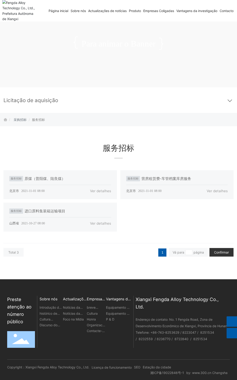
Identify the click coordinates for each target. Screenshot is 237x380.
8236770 (164, 339)
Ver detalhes (100, 191)
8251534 (207, 332)
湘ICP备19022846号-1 (167, 373)
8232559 (146, 339)
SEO (137, 367)
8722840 (182, 339)
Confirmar (221, 252)
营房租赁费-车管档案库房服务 (166, 178)
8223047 (189, 332)
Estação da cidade (157, 367)
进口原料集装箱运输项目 (45, 211)
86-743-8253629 (166, 332)
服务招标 (16, 178)
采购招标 (20, 120)
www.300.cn (201, 373)
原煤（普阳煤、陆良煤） (45, 178)
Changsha (220, 373)
